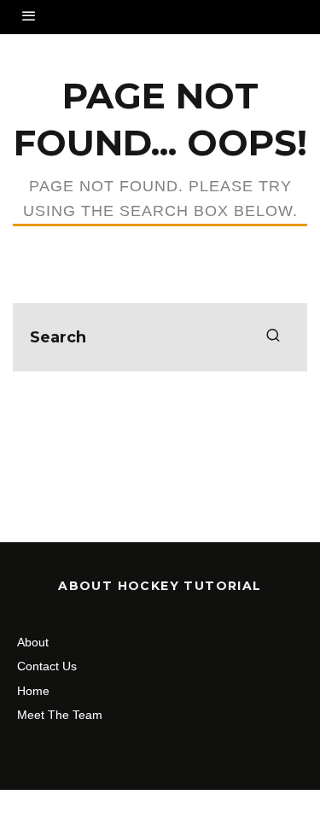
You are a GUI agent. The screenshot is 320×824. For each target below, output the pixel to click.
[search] (273, 337)
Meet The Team (59, 715)
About (33, 642)
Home (33, 691)
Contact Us (47, 666)
